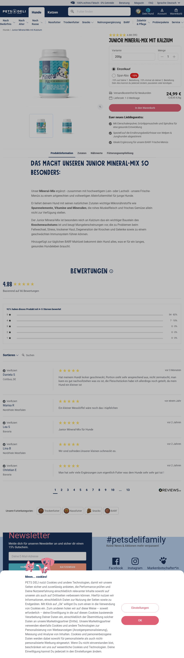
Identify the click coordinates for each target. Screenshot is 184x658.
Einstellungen (140, 608)
